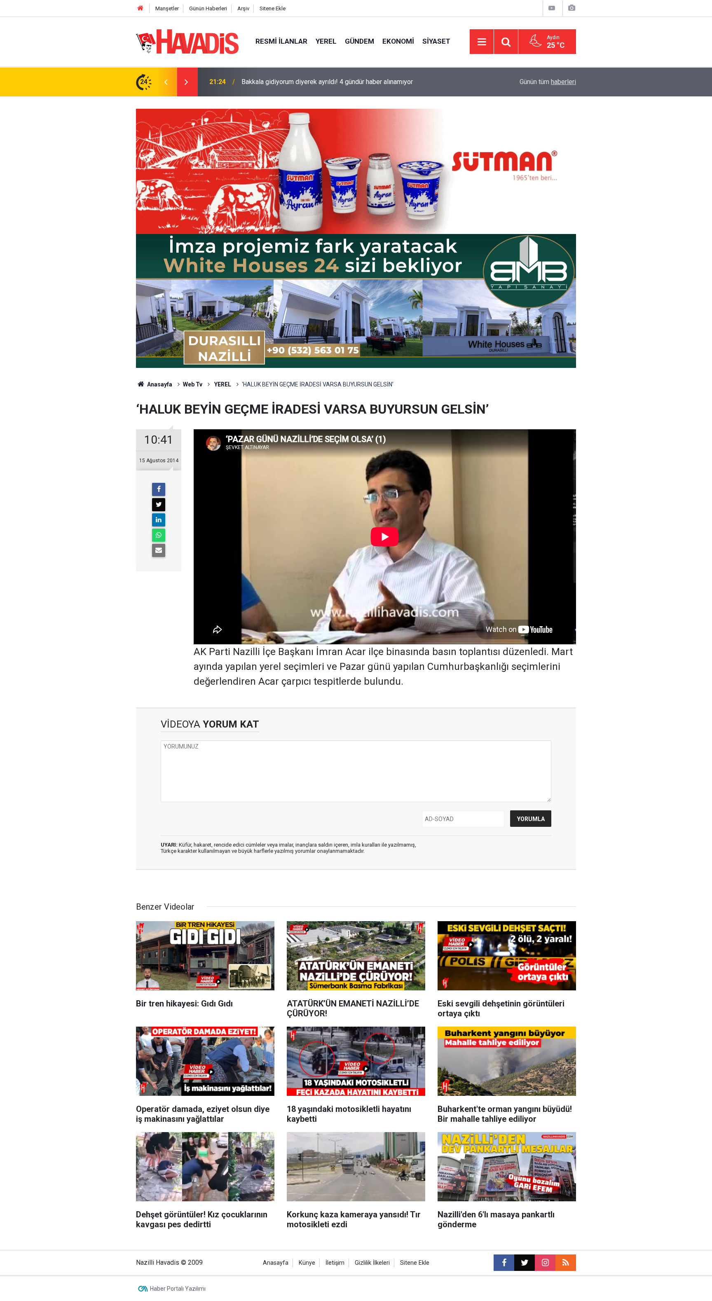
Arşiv (243, 8)
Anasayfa (159, 384)
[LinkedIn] (158, 519)
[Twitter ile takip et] (524, 1262)
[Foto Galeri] (571, 8)
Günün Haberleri (208, 8)
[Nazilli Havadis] (187, 41)
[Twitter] (158, 504)
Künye (307, 1262)
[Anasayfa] (140, 8)
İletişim (335, 1262)
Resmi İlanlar (281, 41)
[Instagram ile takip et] (545, 1262)
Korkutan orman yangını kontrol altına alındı (302, 82)
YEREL (222, 384)
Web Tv (192, 384)
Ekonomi (398, 41)
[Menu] (481, 42)
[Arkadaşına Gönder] (158, 550)
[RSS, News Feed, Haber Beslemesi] (565, 1262)
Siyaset (436, 41)
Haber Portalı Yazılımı (178, 1288)
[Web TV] (551, 8)
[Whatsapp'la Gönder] (158, 535)
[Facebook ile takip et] (504, 1262)
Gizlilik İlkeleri (372, 1262)
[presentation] (165, 82)
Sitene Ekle (273, 8)
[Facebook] (158, 489)
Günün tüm (548, 82)
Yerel (326, 41)
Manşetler (167, 8)
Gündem (359, 41)
